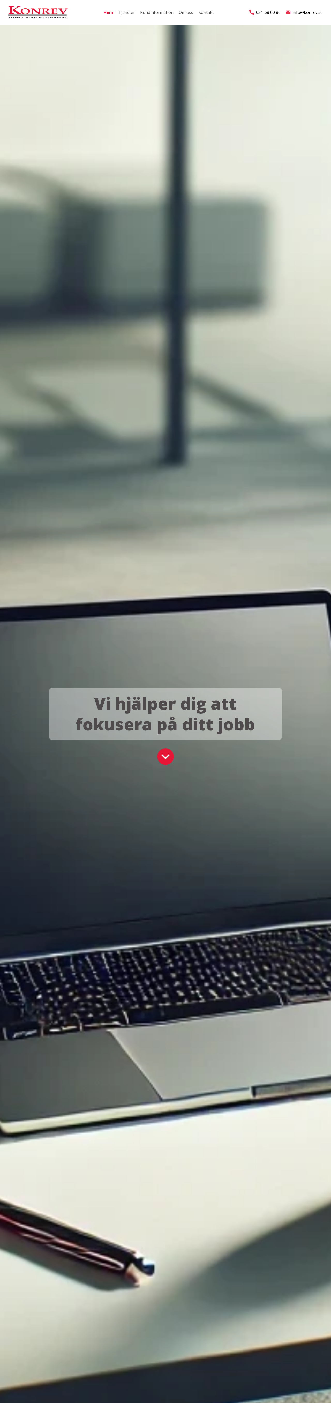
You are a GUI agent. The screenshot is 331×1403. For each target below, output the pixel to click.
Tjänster (126, 12)
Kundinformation (157, 12)
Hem (108, 12)
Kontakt (206, 12)
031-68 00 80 (268, 12)
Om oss (186, 12)
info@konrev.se (307, 12)
